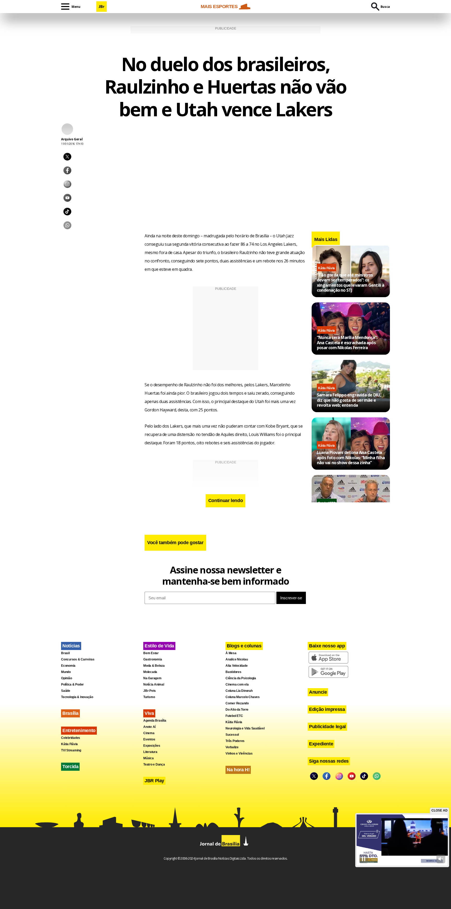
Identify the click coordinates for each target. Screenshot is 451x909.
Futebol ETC (234, 716)
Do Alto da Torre (236, 709)
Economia (68, 666)
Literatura (150, 752)
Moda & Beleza (154, 666)
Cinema (149, 733)
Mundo (66, 672)
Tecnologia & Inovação (77, 697)
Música (148, 758)
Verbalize (232, 747)
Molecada (150, 672)
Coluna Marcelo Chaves (242, 697)
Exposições (151, 745)
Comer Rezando (237, 703)
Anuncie (318, 692)
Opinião (66, 678)
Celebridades (70, 738)
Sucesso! (232, 735)
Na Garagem (152, 678)
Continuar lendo (225, 500)
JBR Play (154, 780)
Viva (149, 713)
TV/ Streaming (71, 750)
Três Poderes (235, 741)
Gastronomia (152, 659)
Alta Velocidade (236, 666)
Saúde (65, 691)
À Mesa (230, 653)
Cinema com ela (237, 684)
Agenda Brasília (154, 720)
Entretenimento (79, 730)
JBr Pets (149, 691)
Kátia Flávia (326, 268)
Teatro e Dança (154, 764)
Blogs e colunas (244, 645)
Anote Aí (149, 727)
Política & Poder (72, 684)
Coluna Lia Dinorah (239, 691)
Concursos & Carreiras (77, 659)
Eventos (149, 739)
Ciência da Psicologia (240, 678)
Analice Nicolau (236, 659)
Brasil (65, 653)
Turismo (149, 697)
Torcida (70, 766)
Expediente (321, 743)
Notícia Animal (153, 684)
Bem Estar (151, 653)
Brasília (70, 713)
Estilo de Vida (159, 645)
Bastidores (233, 672)
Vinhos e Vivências (239, 753)
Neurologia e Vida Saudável (245, 728)
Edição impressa (327, 709)
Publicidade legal (327, 726)
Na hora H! (238, 769)
